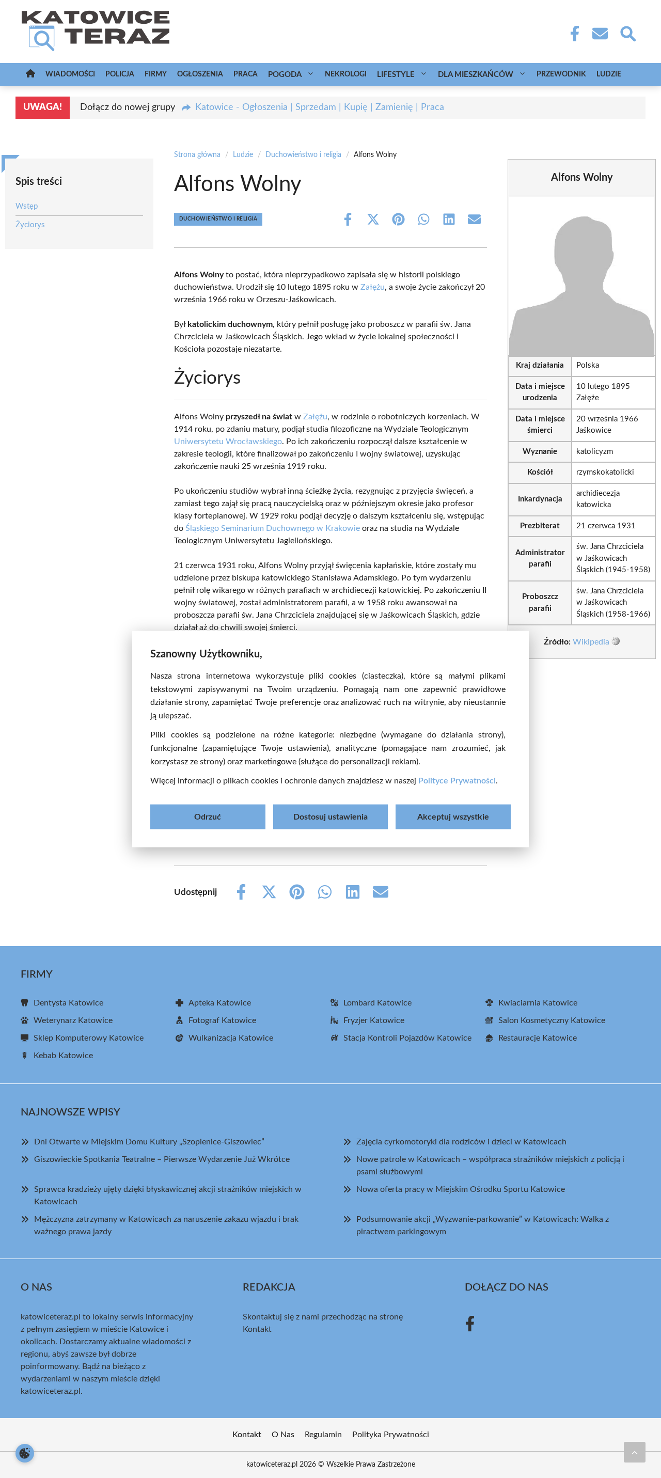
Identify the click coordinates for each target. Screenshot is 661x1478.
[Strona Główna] (30, 74)
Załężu (372, 287)
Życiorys (30, 224)
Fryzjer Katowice (373, 1020)
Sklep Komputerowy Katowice (89, 1038)
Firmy (156, 74)
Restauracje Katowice (537, 1038)
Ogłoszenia (200, 74)
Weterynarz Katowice (73, 1020)
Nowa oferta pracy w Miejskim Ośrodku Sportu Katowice (460, 1189)
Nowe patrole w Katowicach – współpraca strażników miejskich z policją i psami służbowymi (490, 1165)
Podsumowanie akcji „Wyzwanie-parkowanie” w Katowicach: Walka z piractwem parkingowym (482, 1225)
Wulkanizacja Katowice (230, 1038)
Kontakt (257, 1329)
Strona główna (197, 155)
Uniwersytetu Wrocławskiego (228, 441)
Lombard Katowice (377, 1003)
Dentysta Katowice (68, 1003)
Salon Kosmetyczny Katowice (551, 1020)
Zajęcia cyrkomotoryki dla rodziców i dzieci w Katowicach (461, 1142)
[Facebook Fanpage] (572, 33)
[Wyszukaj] (627, 32)
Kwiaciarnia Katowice (537, 1003)
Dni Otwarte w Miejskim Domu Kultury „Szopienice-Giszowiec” (149, 1142)
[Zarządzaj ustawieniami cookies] (24, 1453)
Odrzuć (207, 816)
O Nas (283, 1434)
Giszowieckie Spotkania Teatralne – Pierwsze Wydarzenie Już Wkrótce (162, 1159)
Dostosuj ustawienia (330, 816)
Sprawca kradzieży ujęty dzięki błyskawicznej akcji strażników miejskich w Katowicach (168, 1195)
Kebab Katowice (63, 1055)
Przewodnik (561, 74)
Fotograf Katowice (222, 1020)
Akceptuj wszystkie (453, 816)
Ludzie (608, 74)
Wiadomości (70, 74)
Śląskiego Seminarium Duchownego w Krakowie (272, 528)
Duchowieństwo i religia (303, 155)
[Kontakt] (599, 33)
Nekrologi (346, 74)
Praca (245, 74)
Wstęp (26, 206)
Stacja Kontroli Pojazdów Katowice (407, 1038)
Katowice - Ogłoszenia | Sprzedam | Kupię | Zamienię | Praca (319, 107)
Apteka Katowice (219, 1003)
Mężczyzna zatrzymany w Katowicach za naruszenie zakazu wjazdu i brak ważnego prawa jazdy (166, 1225)
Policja (119, 74)
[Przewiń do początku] (635, 1452)
